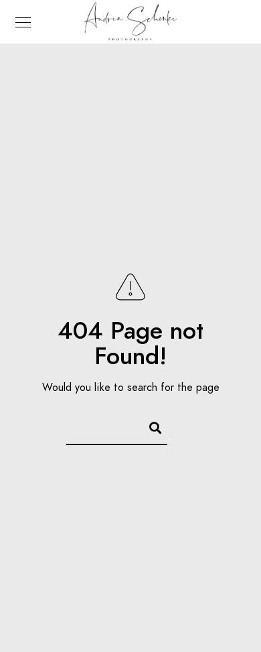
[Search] (149, 425)
